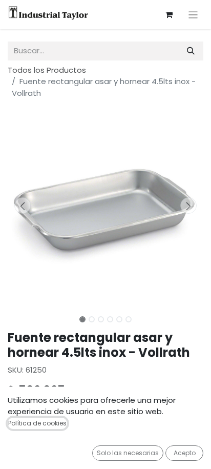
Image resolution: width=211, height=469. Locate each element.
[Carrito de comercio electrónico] (169, 15)
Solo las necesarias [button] (128, 452)
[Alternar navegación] (193, 14)
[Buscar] (190, 51)
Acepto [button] (185, 452)
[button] (22, 205)
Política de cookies (37, 423)
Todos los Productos (47, 70)
